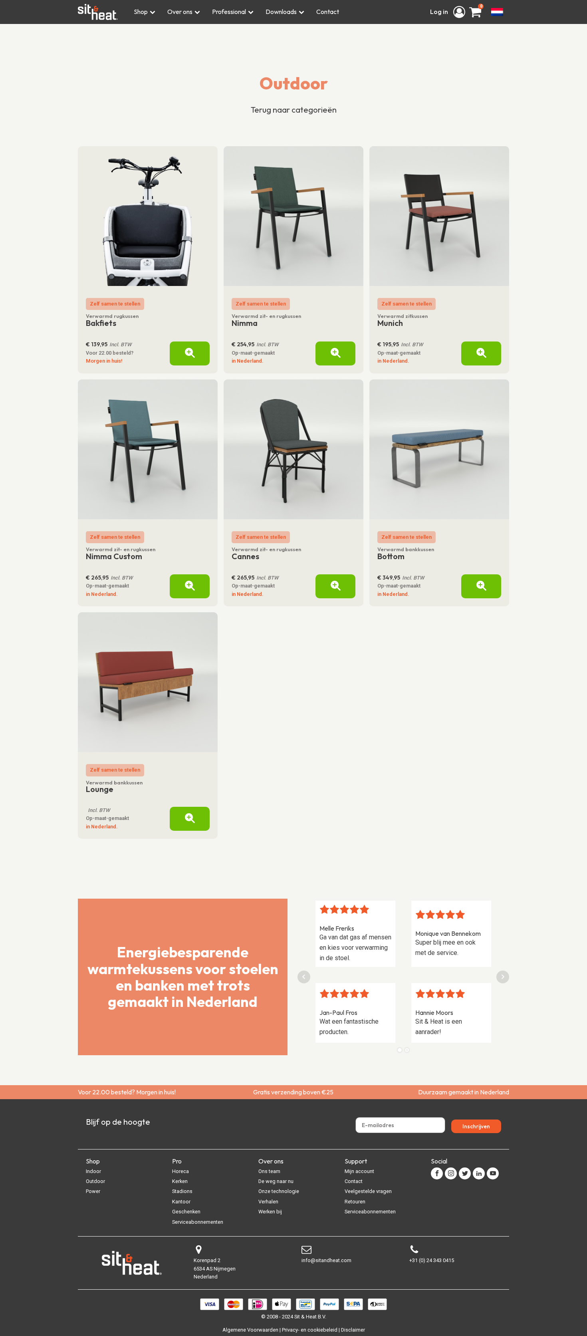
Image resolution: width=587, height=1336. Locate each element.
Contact (327, 12)
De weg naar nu (276, 1181)
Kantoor (181, 1202)
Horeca (180, 1171)
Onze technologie (278, 1191)
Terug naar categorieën (294, 110)
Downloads (281, 12)
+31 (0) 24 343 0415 (431, 1260)
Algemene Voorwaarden (250, 1330)
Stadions (182, 1191)
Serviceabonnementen (197, 1222)
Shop (141, 12)
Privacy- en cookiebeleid (309, 1330)
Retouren (355, 1202)
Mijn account (359, 1171)
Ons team (269, 1171)
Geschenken (186, 1212)
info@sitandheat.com (326, 1260)
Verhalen (268, 1202)
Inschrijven (476, 1126)
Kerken (180, 1181)
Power (93, 1191)
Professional (229, 12)
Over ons (179, 12)
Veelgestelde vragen (368, 1191)
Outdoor (294, 83)
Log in (439, 12)
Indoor (93, 1171)
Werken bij (270, 1212)
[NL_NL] (497, 12)
